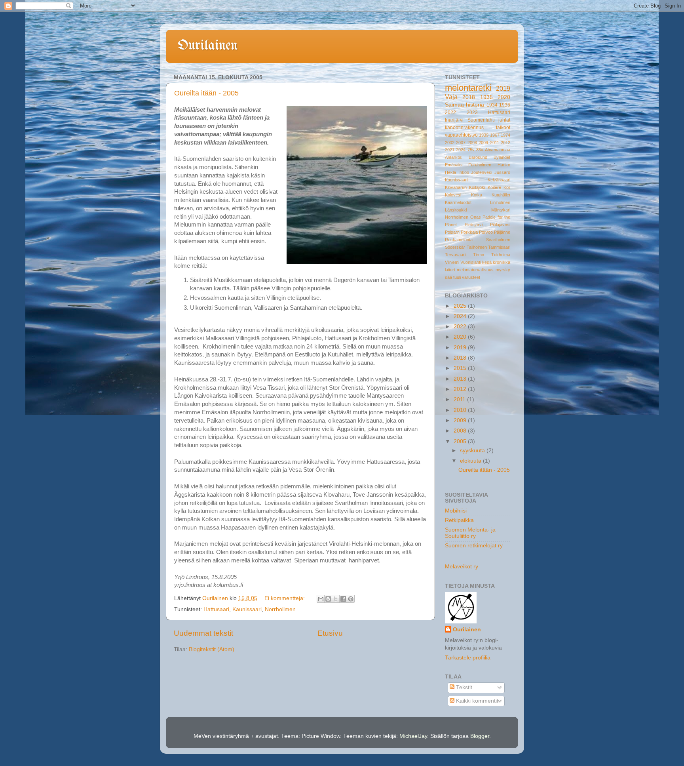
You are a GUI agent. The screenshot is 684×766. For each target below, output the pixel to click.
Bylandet (502, 157)
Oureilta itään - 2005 (206, 93)
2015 (461, 368)
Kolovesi (453, 194)
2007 (461, 142)
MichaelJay (413, 736)
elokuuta (471, 461)
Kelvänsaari (499, 179)
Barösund (478, 157)
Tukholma (500, 254)
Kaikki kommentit (476, 701)
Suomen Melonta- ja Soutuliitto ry (470, 533)
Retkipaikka (459, 520)
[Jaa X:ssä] (336, 599)
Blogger (479, 736)
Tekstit (463, 687)
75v (471, 149)
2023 (472, 112)
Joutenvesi (481, 172)
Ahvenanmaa (497, 149)
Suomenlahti (481, 120)
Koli (507, 187)
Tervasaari (455, 254)
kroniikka (501, 262)
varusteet (471, 277)
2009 (483, 142)
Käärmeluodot (458, 202)
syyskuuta (473, 451)
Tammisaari (499, 247)
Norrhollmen (280, 609)
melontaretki (468, 88)
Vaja (451, 96)
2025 (461, 306)
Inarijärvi (454, 120)
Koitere (494, 187)
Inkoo (463, 172)
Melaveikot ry (461, 567)
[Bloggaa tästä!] (328, 599)
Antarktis (453, 157)
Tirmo (478, 254)
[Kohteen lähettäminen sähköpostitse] (321, 599)
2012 (505, 142)
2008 (472, 142)
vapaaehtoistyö (461, 135)
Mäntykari (500, 210)
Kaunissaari (247, 609)
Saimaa (454, 105)
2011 (494, 142)
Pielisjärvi (474, 224)
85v (479, 149)
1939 (483, 135)
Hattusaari (216, 609)
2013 (461, 379)
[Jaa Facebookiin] (343, 599)
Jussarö (502, 172)
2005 (461, 441)
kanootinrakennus (464, 127)
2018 (468, 97)
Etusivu (330, 633)
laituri (450, 269)
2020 (504, 97)
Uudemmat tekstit (203, 633)
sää (448, 277)
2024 (461, 149)
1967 (495, 135)
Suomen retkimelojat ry (474, 546)
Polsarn (452, 232)
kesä (487, 262)
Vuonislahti (470, 262)
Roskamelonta (459, 239)
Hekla (450, 172)
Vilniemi (452, 262)
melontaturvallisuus (475, 269)
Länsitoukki (456, 210)
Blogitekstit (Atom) (211, 649)
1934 (492, 105)
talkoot (503, 127)
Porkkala (469, 232)
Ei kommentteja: (285, 598)
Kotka (476, 194)
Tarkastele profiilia (467, 658)
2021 (449, 149)
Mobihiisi (456, 511)
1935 (486, 97)
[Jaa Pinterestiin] (351, 599)
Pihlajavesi (500, 224)
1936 (504, 105)
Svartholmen (498, 239)
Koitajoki (477, 187)
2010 (461, 410)
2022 (450, 112)
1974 (505, 135)
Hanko (504, 164)
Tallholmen (477, 247)
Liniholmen (500, 202)
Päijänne (502, 232)
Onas (475, 217)
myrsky (503, 269)
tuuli (457, 277)
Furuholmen (479, 164)
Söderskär (455, 247)
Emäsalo (453, 164)
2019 (503, 88)
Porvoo (486, 232)
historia (475, 105)
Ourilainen (208, 45)
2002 (449, 142)
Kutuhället (501, 194)
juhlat (504, 120)
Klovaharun (456, 187)
